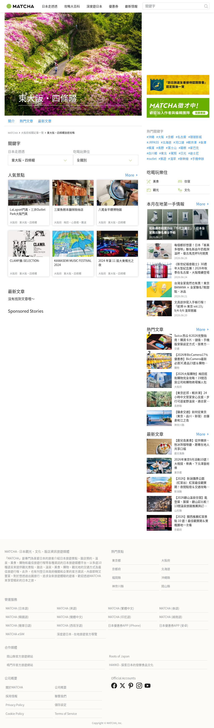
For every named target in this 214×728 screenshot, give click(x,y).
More (130, 175)
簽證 (163, 158)
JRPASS (153, 142)
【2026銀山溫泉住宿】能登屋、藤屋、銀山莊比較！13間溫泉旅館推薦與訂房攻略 (191, 503)
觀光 (156, 190)
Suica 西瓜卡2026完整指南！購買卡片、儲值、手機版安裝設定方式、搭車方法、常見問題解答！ (191, 341)
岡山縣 (165, 586)
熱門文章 (26, 120)
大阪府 (165, 560)
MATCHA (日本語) (17, 608)
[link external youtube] (148, 686)
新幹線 (184, 158)
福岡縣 (116, 577)
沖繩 (151, 136)
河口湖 (179, 142)
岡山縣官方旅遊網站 (20, 656)
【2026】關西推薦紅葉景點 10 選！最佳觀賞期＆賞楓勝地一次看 (191, 520)
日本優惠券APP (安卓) (173, 625)
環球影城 (196, 136)
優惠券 (113, 6)
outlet (152, 158)
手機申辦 (198, 158)
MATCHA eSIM (15, 634)
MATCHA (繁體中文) (121, 608)
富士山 (172, 147)
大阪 (161, 136)
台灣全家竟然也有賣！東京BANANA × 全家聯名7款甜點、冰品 (191, 287)
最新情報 (131, 6)
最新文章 (44, 120)
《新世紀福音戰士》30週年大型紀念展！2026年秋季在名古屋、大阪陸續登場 (191, 268)
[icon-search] (206, 6)
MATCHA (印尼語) (119, 617)
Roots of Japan (119, 656)
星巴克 (194, 147)
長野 (161, 147)
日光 (183, 153)
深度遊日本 (94, 6)
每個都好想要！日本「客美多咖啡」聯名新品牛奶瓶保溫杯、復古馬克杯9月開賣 (191, 249)
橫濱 (151, 147)
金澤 (203, 142)
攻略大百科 (72, 6)
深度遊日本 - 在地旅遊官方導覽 (77, 634)
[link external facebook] (115, 686)
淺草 (173, 158)
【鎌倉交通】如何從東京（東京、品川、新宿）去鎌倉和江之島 (191, 416)
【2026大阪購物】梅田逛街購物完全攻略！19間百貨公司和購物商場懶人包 (190, 378)
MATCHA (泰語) (169, 608)
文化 (187, 190)
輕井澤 (192, 142)
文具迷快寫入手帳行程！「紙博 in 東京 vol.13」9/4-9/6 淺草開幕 (190, 306)
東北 (164, 153)
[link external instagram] (140, 686)
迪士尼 (194, 153)
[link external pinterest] (131, 686)
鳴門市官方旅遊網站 (20, 665)
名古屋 (181, 136)
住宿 (187, 181)
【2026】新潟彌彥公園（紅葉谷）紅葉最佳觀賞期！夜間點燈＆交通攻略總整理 (191, 484)
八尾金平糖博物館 (110, 209)
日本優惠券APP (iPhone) (124, 625)
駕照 (173, 153)
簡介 (11, 120)
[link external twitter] (123, 686)
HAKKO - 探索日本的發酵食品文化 (131, 665)
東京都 (116, 560)
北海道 (167, 142)
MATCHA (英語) (67, 608)
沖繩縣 (165, 577)
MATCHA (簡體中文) (70, 617)
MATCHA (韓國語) (17, 617)
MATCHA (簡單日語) (19, 625)
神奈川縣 (118, 586)
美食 (156, 181)
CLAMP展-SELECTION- (25, 260)
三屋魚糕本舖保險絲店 (68, 209)
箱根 (183, 147)
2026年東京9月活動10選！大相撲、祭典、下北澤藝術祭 (191, 463)
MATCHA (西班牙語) (70, 625)
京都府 (116, 569)
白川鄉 (152, 153)
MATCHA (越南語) (170, 617)
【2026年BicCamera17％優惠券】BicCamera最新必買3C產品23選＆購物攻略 (191, 360)
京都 (170, 136)
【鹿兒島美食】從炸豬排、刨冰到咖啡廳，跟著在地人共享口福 (191, 444)
